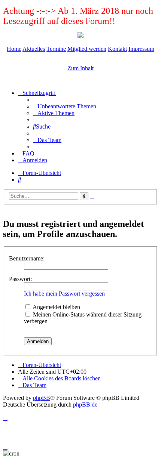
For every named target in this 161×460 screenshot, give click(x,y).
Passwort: (20, 279)
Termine (56, 49)
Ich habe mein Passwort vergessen (64, 293)
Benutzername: (27, 258)
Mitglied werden (86, 49)
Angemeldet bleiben (55, 307)
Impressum (141, 49)
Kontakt (117, 49)
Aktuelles (33, 49)
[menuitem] (64, 106)
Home (14, 49)
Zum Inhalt (80, 68)
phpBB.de (85, 404)
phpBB (41, 398)
